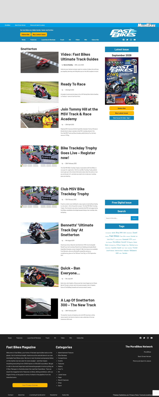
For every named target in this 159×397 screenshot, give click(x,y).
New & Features (63, 380)
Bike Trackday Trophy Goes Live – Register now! (79, 152)
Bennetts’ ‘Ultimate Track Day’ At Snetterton (77, 230)
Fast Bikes (114, 236)
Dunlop (107, 236)
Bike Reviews (62, 355)
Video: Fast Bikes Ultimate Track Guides (79, 56)
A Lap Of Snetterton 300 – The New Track (78, 302)
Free (121, 236)
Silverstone (107, 247)
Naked (135, 242)
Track (126, 247)
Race (127, 245)
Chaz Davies (129, 232)
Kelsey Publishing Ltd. (121, 395)
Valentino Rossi (119, 250)
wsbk (120, 253)
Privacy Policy (134, 395)
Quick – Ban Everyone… (70, 270)
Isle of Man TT (111, 239)
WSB (117, 253)
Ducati (135, 233)
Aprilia (113, 232)
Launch (134, 239)
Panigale (123, 245)
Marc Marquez (109, 242)
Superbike (113, 248)
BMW (121, 232)
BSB (124, 232)
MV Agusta (130, 242)
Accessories (108, 232)
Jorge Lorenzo (118, 239)
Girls (124, 236)
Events (60, 361)
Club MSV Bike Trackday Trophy (75, 191)
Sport (60, 385)
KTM (130, 239)
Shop (59, 383)
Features (61, 363)
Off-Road (118, 245)
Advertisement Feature (65, 352)
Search (134, 218)
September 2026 (121, 55)
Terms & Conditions (146, 395)
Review (136, 245)
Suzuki (119, 248)
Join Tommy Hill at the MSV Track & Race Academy (79, 114)
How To (60, 369)
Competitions (62, 358)
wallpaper (126, 250)
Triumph (135, 248)
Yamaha (124, 253)
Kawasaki (125, 239)
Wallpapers (133, 250)
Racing (131, 245)
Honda (133, 236)
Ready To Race (73, 84)
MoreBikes (117, 242)
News (106, 245)
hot (136, 236)
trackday (130, 247)
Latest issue (62, 374)
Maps (60, 377)
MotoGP (123, 242)
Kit (59, 372)
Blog (117, 232)
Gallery (60, 366)
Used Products (110, 250)
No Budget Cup (112, 245)
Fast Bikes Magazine (21, 347)
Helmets (128, 236)
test (123, 247)
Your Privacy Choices (30, 385)
